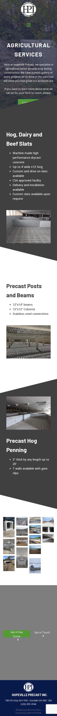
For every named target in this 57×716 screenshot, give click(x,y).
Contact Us (28, 102)
